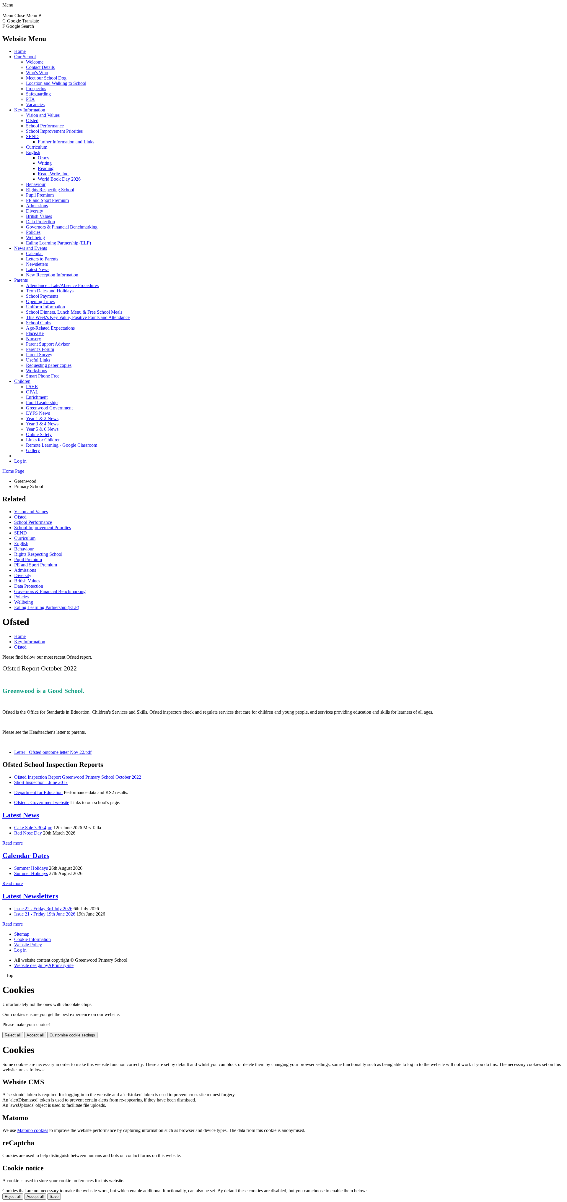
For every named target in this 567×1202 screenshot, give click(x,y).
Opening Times (40, 301)
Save (54, 1196)
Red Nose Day (28, 832)
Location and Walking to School (56, 83)
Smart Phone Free (42, 375)
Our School (25, 56)
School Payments (42, 296)
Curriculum (36, 147)
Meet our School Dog (46, 77)
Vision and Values (43, 115)
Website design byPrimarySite (44, 965)
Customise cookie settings (72, 1035)
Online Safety (39, 434)
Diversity (34, 210)
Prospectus (36, 88)
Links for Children (43, 439)
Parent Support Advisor (48, 343)
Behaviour (35, 184)
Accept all (35, 1035)
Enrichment (37, 397)
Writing (45, 163)
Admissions (37, 205)
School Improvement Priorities (54, 131)
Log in (20, 461)
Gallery (33, 450)
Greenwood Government (49, 407)
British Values (39, 216)
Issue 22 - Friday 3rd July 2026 (43, 908)
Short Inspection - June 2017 (41, 782)
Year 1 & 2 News (42, 418)
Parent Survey (39, 354)
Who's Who (37, 72)
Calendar (34, 253)
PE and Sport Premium (47, 200)
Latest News (37, 269)
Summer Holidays (31, 868)
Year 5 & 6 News (42, 429)
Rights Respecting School (50, 189)
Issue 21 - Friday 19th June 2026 (44, 913)
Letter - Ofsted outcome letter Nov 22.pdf (53, 752)
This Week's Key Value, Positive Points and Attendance (78, 317)
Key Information (29, 109)
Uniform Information (45, 306)
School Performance (45, 125)
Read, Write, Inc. (53, 173)
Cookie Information (32, 939)
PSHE (32, 386)
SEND (32, 136)
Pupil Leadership (42, 402)
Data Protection (40, 221)
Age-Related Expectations (50, 328)
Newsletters (37, 264)
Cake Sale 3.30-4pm (33, 827)
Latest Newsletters (30, 896)
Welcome (34, 61)
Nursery (33, 338)
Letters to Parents (42, 258)
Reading (45, 168)
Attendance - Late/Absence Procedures (62, 285)
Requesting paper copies (48, 365)
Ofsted (32, 120)
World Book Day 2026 (59, 179)
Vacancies (35, 104)
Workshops (36, 370)
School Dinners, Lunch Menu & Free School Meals (74, 312)
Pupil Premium (40, 194)
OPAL (32, 391)
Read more (12, 842)
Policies (33, 232)
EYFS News (38, 413)
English (33, 152)
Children (22, 381)
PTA (30, 99)
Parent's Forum (40, 349)
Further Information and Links (66, 141)
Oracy (43, 157)
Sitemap (21, 934)
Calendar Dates (25, 855)
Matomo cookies (32, 1130)
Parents (21, 280)
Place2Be (35, 333)
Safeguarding (38, 93)
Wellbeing (35, 237)
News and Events (30, 248)
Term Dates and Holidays (50, 290)
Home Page (13, 471)
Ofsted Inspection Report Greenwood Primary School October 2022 (77, 777)
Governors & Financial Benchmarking (61, 226)
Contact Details (40, 67)
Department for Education (38, 792)
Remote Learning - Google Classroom (61, 445)
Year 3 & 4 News (42, 423)
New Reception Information (52, 274)
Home (20, 51)
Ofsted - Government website (41, 802)
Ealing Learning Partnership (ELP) (58, 242)
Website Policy (28, 944)
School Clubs (38, 322)
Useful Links (38, 359)
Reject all (13, 1035)
